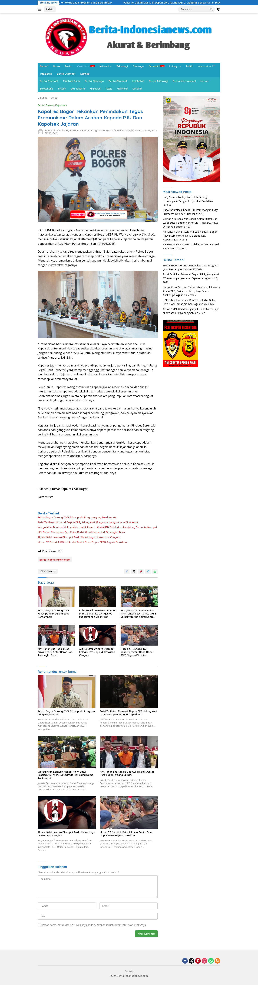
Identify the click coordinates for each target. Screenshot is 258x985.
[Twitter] (191, 961)
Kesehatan (83, 66)
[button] (211, 9)
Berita (43, 66)
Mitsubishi (95, 88)
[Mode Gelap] (218, 9)
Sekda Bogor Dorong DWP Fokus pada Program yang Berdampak (77, 517)
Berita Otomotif (66, 73)
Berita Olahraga (94, 81)
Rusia (109, 88)
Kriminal (104, 66)
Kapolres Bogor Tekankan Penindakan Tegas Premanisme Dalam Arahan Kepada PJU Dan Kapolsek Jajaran (107, 130)
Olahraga (138, 66)
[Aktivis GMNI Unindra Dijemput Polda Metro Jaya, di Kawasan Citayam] (97, 635)
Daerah (50, 105)
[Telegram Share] (148, 571)
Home (56, 66)
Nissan (204, 81)
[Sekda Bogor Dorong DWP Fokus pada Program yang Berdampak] (56, 596)
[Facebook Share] (127, 571)
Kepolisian (61, 105)
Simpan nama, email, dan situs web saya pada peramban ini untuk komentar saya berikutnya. (93, 925)
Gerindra (122, 88)
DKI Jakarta (78, 88)
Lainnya (173, 66)
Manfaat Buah (71, 81)
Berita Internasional (184, 81)
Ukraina (137, 88)
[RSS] (217, 961)
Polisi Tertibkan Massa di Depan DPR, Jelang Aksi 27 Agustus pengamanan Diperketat (133, 2)
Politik (189, 66)
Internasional (205, 66)
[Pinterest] (198, 961)
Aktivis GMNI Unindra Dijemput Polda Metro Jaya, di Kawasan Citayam (79, 537)
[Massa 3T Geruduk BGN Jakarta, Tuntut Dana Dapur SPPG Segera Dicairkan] (139, 635)
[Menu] (40, 9)
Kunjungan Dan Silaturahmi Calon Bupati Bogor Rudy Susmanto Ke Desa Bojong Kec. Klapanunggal (190, 235)
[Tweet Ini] (134, 571)
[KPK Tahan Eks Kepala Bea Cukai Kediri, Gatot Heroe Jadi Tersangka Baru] (56, 635)
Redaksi (129, 971)
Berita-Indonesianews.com (54, 559)
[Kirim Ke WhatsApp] (155, 571)
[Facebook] (185, 961)
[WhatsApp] (211, 961)
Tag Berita (46, 73)
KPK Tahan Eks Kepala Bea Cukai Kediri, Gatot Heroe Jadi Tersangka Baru (81, 532)
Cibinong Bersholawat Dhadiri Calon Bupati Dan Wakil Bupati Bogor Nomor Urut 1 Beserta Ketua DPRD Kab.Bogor (191, 222)
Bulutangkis (46, 88)
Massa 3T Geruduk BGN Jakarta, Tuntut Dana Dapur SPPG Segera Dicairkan (82, 542)
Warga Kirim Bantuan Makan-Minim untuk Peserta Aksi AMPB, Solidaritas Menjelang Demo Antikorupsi (97, 527)
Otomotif (154, 66)
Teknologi (122, 66)
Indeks (50, 9)
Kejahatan (138, 81)
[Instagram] (204, 961)
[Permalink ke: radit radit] (40, 131)
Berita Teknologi (158, 81)
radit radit (50, 130)
